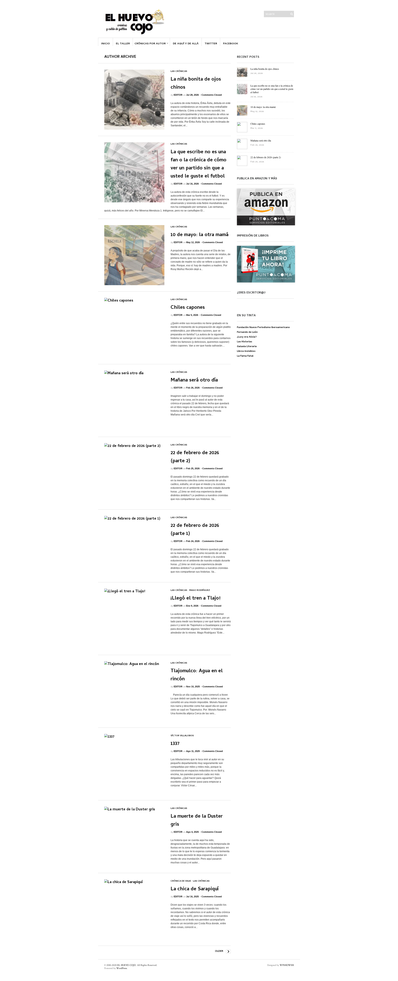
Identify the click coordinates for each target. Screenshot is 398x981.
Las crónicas (179, 71)
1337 (175, 744)
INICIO (105, 44)
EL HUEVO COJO (126, 965)
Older (219, 951)
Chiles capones (188, 308)
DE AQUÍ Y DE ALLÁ (186, 44)
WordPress (121, 968)
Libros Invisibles (246, 351)
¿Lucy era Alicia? (247, 337)
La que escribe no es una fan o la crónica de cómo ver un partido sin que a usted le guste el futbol (198, 164)
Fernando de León (247, 332)
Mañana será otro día (194, 380)
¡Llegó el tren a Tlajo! (195, 599)
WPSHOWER (287, 965)
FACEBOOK (230, 44)
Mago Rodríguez (199, 590)
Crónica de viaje (181, 881)
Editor (178, 95)
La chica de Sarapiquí (194, 889)
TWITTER (211, 44)
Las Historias (244, 342)
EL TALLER (123, 44)
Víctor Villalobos (182, 736)
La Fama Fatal (245, 356)
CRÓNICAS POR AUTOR (150, 44)
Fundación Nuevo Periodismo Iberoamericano (263, 328)
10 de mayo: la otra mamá (199, 235)
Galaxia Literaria (247, 347)
